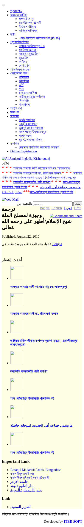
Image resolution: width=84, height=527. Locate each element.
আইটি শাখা (16, 108)
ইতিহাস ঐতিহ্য (27, 26)
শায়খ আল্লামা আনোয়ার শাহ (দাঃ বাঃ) (39, 38)
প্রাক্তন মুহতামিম (28, 54)
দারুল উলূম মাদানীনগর (22, 473)
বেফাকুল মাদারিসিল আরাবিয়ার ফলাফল (39, 147)
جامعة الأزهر (19, 481)
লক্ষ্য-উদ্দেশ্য (26, 19)
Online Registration (23, 151)
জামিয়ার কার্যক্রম (28, 30)
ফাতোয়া (14, 116)
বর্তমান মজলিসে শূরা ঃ (32, 46)
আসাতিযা (24, 81)
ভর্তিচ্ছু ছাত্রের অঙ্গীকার (32, 96)
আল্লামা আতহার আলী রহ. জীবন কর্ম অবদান (37, 173)
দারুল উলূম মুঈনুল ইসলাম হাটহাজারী (29, 477)
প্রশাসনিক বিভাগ (19, 42)
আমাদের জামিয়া (18, 15)
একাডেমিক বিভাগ (19, 73)
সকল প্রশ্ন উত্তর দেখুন (32, 132)
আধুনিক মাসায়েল (28, 124)
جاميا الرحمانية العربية (26, 490)
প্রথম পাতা (16, 11)
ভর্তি (21, 85)
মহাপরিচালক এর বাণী (30, 22)
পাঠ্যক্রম (24, 77)
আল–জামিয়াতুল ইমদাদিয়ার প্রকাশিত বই (51, 192)
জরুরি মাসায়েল (27, 120)
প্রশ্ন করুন (25, 135)
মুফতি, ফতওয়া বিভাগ (30, 139)
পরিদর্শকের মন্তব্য (20, 69)
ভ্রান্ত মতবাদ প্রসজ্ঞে (31, 128)
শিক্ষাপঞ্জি (24, 100)
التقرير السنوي (20, 507)
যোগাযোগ (24, 65)
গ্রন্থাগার (24, 104)
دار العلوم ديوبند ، (22, 486)
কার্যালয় (23, 61)
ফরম (21, 89)
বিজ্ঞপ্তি (14, 112)
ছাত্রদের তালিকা (28, 93)
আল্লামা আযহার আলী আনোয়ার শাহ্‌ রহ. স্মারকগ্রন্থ (41, 168)
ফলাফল (14, 143)
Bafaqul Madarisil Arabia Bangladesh (35, 470)
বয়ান (12, 34)
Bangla (57, 244)
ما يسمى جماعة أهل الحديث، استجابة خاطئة (41, 425)
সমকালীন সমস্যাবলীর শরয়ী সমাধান (31, 182)
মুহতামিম (23, 58)
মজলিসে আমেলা (27, 50)
